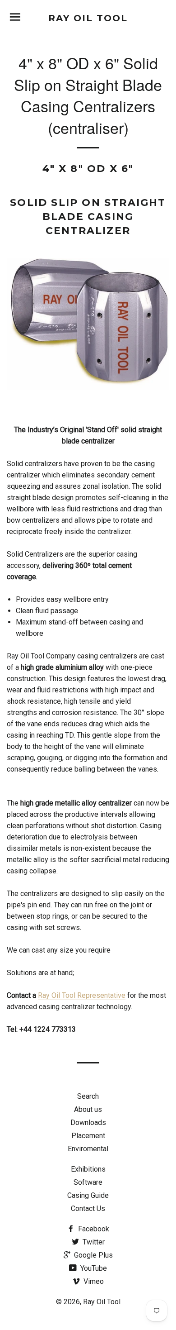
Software (88, 1182)
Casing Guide (88, 1195)
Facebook (92, 1229)
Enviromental (88, 1148)
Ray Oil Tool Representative (81, 995)
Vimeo (93, 1281)
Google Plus (92, 1255)
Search (88, 1096)
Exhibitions (88, 1169)
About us (88, 1109)
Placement (88, 1135)
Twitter (93, 1242)
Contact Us (88, 1208)
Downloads (88, 1122)
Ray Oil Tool (88, 18)
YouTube (93, 1268)
